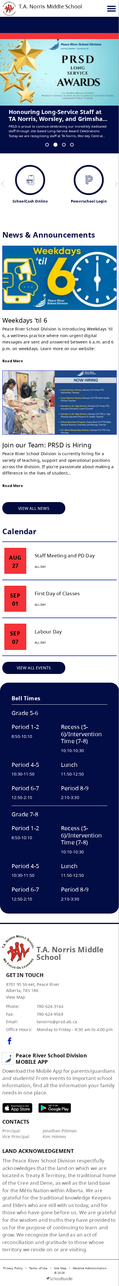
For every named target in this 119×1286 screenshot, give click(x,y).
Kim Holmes (54, 1136)
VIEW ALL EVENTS (34, 667)
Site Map (60, 1268)
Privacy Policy (13, 1268)
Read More (12, 360)
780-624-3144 (50, 1006)
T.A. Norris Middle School (50, 7)
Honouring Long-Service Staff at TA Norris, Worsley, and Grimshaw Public (58, 115)
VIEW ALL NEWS (33, 508)
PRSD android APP (54, 1108)
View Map (15, 997)
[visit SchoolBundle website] (59, 1278)
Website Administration (90, 1268)
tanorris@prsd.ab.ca (57, 1021)
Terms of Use (38, 1268)
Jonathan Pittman (60, 1130)
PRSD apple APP (17, 1108)
